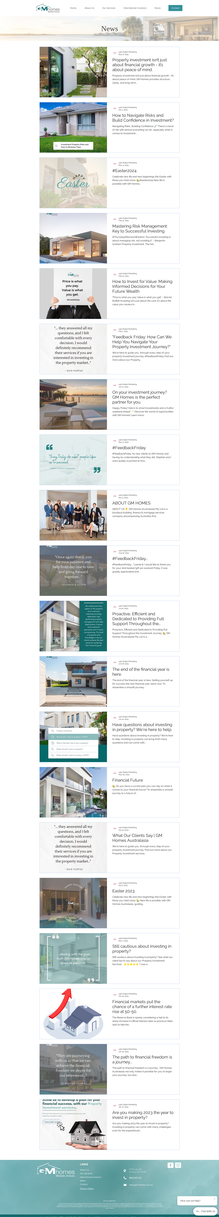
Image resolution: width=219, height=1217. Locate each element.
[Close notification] (214, 1198)
